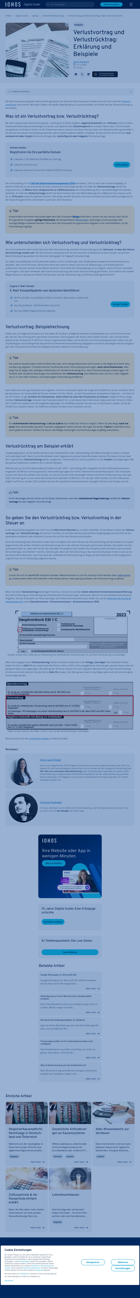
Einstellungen (24, 1261)
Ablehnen (123, 1262)
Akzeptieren (24, 1274)
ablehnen (40, 1270)
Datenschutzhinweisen (31, 1268)
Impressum (9, 1280)
